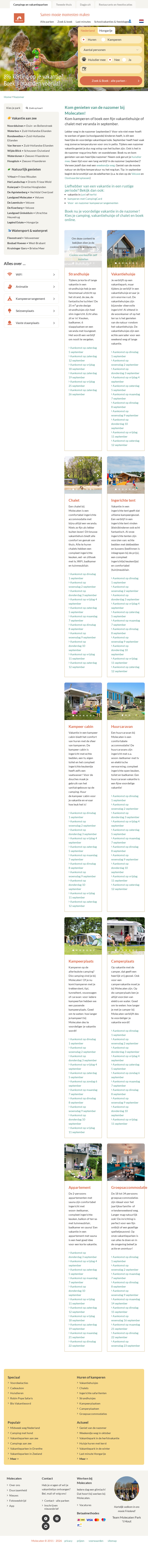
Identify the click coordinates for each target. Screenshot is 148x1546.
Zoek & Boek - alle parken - (109, 80)
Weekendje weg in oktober (95, 1433)
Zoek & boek (64, 21)
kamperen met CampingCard (85, 198)
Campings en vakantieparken (30, 4)
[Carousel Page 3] (123, 263)
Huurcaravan (122, 726)
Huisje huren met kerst (93, 1443)
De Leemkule (20, 202)
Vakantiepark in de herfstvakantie (99, 1438)
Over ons (14, 1485)
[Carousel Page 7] (136, 263)
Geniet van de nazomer (93, 1427)
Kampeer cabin (81, 726)
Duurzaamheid (18, 1490)
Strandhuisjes (87, 1398)
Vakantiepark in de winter (94, 1448)
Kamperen (113, 39)
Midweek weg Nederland (25, 1427)
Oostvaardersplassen (77, 178)
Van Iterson (30, 145)
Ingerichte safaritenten (93, 1393)
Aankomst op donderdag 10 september (120, 424)
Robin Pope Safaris (21, 1398)
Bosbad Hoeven (26, 243)
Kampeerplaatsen (89, 1403)
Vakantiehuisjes (88, 1382)
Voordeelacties (19, 1382)
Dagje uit (85, 4)
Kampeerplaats (81, 961)
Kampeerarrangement (30, 298)
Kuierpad (26, 187)
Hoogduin (26, 161)
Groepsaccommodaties (93, 1413)
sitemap (112, 1540)
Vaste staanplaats (27, 323)
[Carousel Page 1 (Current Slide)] (116, 263)
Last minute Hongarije (92, 1453)
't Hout (21, 176)
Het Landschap (29, 181)
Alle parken (47, 21)
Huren (92, 39)
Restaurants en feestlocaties (115, 4)
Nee (117, 59)
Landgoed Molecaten (25, 197)
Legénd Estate (22, 222)
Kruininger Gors (26, 248)
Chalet (74, 500)
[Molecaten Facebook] (46, 1518)
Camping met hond (21, 1433)
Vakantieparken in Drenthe (26, 1448)
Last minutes (83, 21)
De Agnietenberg (30, 192)
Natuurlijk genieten (26, 169)
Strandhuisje (79, 274)
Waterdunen (28, 155)
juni (83, 194)
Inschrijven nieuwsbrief (51, 1507)
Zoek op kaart (36, 108)
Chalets (83, 1388)
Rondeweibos (26, 138)
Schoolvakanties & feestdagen (112, 21)
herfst (93, 194)
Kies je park (13, 107)
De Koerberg (20, 207)
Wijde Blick (28, 150)
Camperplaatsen (89, 1408)
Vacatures (85, 1505)
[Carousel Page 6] (133, 263)
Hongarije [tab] (105, 30)
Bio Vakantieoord (20, 1403)
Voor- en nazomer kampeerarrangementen (93, 203)
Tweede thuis (64, 4)
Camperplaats (122, 961)
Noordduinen (29, 125)
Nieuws (13, 1495)
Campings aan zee (20, 1443)
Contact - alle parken (56, 1500)
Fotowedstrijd (17, 1500)
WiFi (19, 274)
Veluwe (135, 173)
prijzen (80, 1540)
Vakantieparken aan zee (24, 1438)
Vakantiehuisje (123, 274)
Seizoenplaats (25, 310)
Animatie (22, 286)
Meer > (14, 1458)
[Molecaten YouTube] (46, 1526)
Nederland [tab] (88, 30)
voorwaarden (96, 1540)
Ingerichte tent (123, 500)
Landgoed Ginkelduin (27, 215)
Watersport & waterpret (29, 231)
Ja (129, 59)
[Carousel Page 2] (119, 263)
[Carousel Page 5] (129, 263)
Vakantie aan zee (24, 118)
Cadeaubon (17, 1388)
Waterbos (29, 131)
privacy (68, 1540)
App (11, 1505)
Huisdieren (17, 1393)
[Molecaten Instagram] (57, 1518)
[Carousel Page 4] (126, 263)
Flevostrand (23, 237)
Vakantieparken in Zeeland (26, 1453)
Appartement (80, 1187)
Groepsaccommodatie (129, 1187)
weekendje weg (106, 165)
